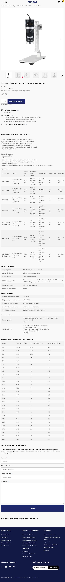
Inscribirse (53, 567)
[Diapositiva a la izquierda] (4, 39)
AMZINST (10, 89)
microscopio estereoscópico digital (21, 91)
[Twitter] (14, 567)
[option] (32, 39)
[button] (6, 2)
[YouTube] (10, 567)
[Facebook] (2, 567)
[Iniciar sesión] (59, 2)
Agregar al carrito (16, 101)
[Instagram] (6, 567)
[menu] (2, 2)
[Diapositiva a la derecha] (61, 39)
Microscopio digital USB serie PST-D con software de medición (23, 83)
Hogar (3, 6)
